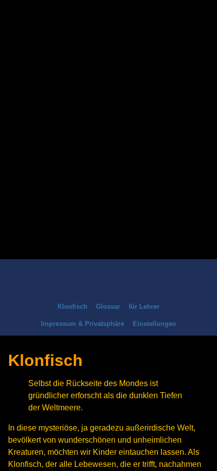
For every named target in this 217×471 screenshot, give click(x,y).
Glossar (108, 306)
